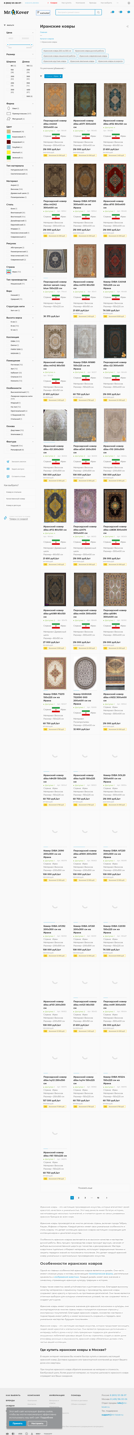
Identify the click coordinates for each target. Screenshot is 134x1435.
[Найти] (98, 12)
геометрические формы (101, 1279)
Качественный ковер (15, 499)
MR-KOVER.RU (40, 1429)
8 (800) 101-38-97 (12, 3)
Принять (18, 1423)
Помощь (76, 1400)
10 (98, 1203)
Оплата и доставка (79, 1406)
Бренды (10, 1406)
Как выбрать (13, 1400)
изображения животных (66, 1282)
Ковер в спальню (13, 492)
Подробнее (46, 1417)
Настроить (37, 1423)
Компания (34, 1400)
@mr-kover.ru (112, 1420)
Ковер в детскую (13, 505)
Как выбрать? (11, 485)
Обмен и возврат (78, 1409)
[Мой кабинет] (129, 3)
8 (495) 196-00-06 (118, 1404)
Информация (57, 1400)
